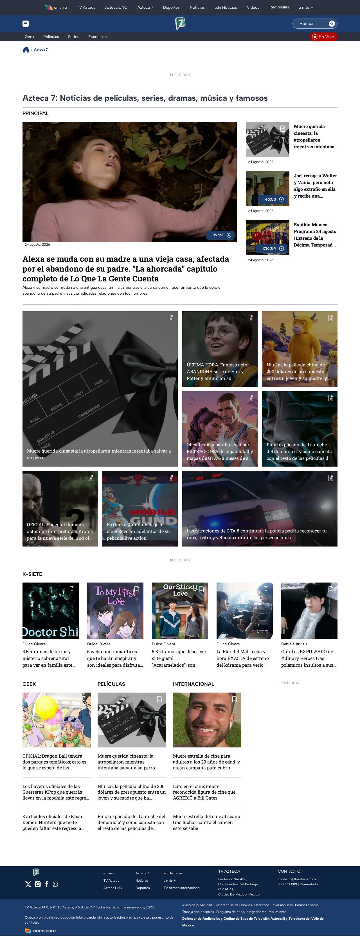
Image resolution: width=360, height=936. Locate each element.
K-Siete (32, 574)
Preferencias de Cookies (233, 905)
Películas (111, 684)
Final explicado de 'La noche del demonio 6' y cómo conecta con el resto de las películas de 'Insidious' (299, 451)
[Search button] (332, 24)
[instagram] (37, 886)
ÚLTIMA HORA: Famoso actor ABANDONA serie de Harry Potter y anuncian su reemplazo (218, 371)
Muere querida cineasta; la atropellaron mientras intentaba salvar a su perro (314, 136)
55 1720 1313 (287, 884)
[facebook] (46, 886)
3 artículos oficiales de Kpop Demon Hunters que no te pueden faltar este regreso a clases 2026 (52, 822)
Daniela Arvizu (294, 644)
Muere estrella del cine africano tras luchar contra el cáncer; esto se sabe (206, 822)
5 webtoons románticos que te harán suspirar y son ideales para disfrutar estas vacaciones (114, 658)
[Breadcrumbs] (28, 49)
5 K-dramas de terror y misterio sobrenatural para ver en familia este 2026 (47, 658)
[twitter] (28, 886)
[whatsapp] (55, 885)
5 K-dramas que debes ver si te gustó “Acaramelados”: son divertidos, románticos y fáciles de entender (179, 658)
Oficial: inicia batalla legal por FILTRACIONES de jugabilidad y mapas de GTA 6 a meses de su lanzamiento (220, 451)
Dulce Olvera (34, 644)
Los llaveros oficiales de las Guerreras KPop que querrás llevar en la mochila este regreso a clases (56, 792)
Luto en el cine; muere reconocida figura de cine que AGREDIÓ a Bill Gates (204, 792)
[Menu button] (45, 23)
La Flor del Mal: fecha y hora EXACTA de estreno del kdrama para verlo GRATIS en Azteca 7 (243, 658)
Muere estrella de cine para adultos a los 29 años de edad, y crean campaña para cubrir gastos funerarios (206, 762)
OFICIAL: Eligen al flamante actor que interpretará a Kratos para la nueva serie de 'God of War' (60, 531)
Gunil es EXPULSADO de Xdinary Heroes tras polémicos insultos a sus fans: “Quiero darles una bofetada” (307, 658)
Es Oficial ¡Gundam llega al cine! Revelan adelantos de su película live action (138, 531)
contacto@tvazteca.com (297, 879)
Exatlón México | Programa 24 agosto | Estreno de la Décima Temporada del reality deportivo (315, 234)
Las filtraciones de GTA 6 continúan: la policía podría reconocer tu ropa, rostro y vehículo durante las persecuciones (257, 534)
